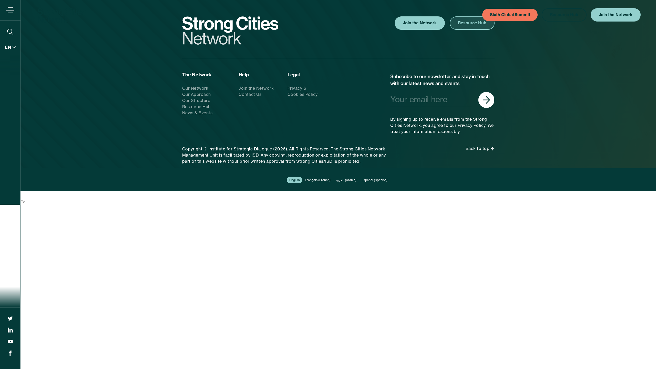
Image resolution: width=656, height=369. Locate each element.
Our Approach (196, 94)
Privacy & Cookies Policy (303, 91)
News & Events (197, 112)
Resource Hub (196, 106)
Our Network (195, 88)
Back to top (478, 148)
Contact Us (250, 94)
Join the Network (256, 88)
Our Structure (196, 100)
